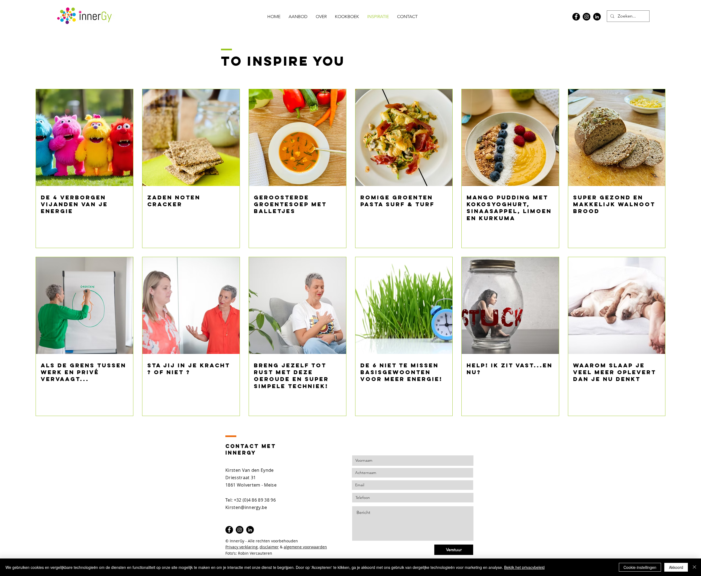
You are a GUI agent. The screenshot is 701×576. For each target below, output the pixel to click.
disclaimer (269, 546)
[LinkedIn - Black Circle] (597, 17)
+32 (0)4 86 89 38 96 (255, 500)
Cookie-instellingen (640, 567)
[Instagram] (586, 17)
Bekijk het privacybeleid (524, 567)
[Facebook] (576, 17)
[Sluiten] (694, 567)
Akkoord (676, 567)
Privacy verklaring (241, 546)
